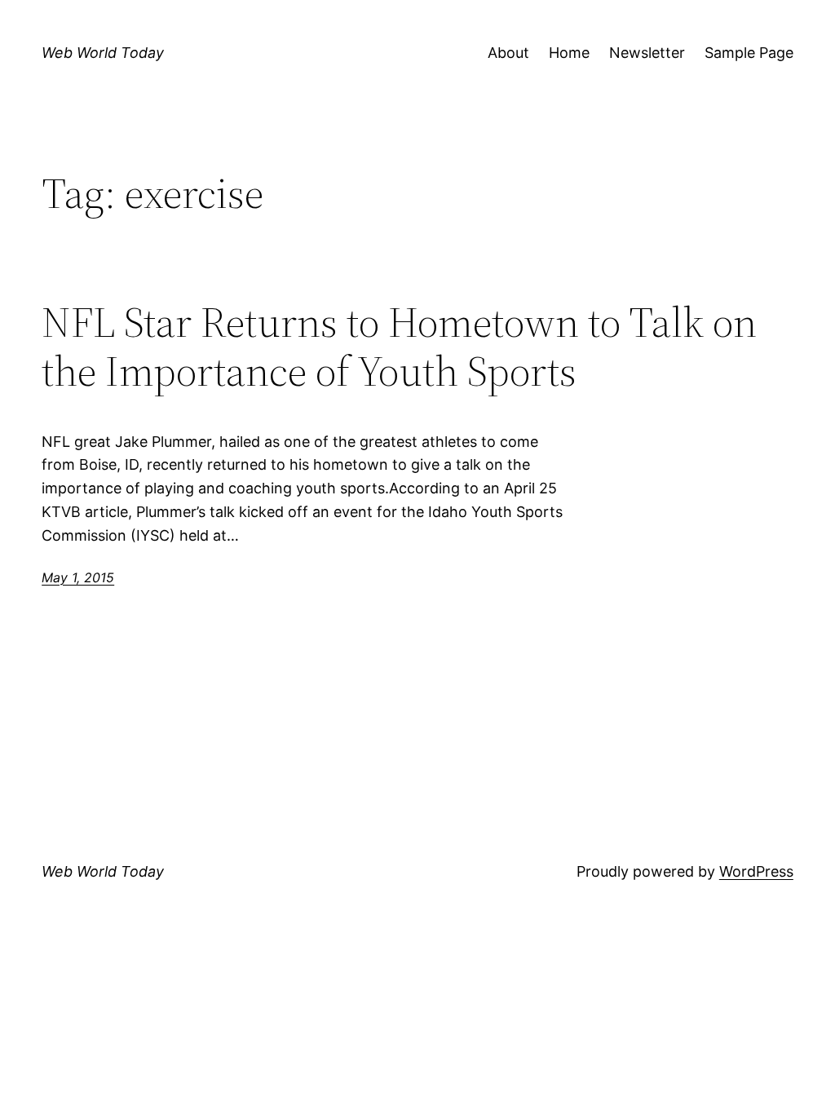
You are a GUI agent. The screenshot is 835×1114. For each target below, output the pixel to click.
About (508, 52)
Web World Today (103, 52)
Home (569, 52)
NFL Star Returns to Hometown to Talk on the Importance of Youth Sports (399, 347)
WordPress (756, 871)
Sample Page (749, 52)
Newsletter (647, 52)
